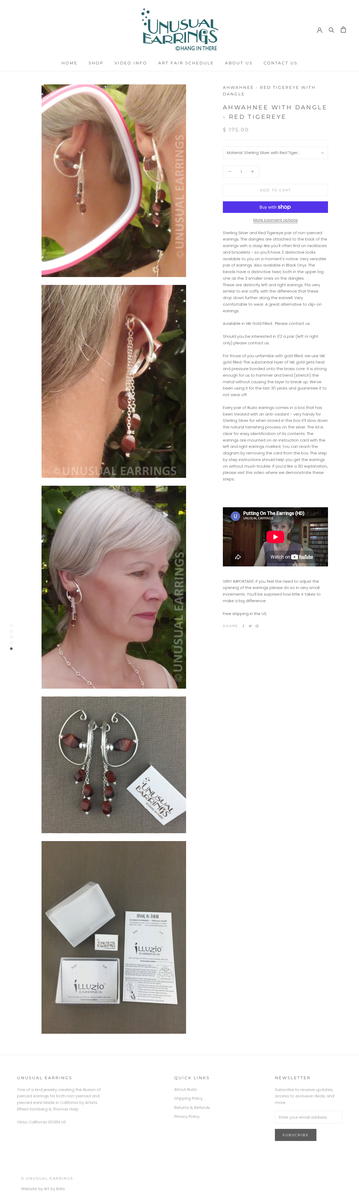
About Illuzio (185, 1089)
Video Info (131, 62)
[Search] (331, 29)
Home (69, 62)
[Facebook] (243, 626)
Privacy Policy (186, 1116)
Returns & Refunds (192, 1107)
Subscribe (296, 1135)
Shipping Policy (188, 1098)
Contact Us (281, 62)
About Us (239, 62)
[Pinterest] (257, 626)
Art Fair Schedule (186, 62)
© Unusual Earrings (47, 1178)
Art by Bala (54, 1188)
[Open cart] (343, 30)
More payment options (275, 220)
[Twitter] (250, 626)
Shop (96, 62)
